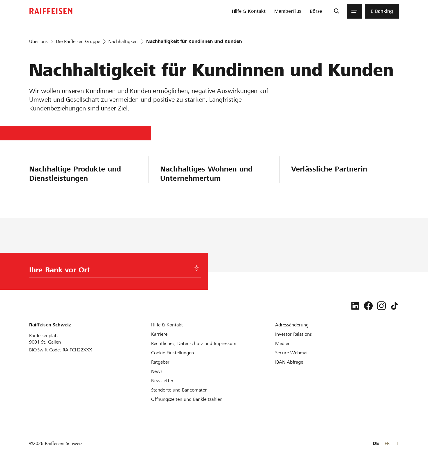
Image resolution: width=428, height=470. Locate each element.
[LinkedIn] (355, 305)
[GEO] (196, 268)
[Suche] (336, 11)
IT (397, 443)
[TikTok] (394, 305)
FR (387, 443)
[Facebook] (368, 305)
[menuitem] (248, 11)
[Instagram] (381, 305)
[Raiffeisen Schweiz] (51, 11)
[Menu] (354, 11)
